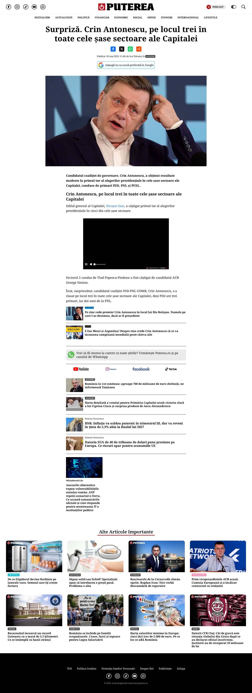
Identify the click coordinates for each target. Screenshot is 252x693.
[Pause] (86, 264)
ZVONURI (166, 17)
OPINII (151, 17)
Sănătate (75, 575)
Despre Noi (147, 668)
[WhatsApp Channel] (42, 6)
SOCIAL (137, 17)
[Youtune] (34, 6)
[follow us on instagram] (111, 369)
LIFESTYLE (210, 17)
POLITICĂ (84, 17)
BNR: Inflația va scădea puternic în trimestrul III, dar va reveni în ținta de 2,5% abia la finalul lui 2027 (134, 425)
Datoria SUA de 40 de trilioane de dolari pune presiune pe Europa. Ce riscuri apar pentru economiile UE (130, 444)
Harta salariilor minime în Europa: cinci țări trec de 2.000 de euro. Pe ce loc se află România (155, 637)
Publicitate (165, 668)
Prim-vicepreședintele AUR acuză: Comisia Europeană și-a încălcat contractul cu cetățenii (215, 583)
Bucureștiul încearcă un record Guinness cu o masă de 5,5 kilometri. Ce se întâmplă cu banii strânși (33, 637)
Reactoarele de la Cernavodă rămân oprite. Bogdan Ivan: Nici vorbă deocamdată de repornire (155, 583)
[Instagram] (17, 6)
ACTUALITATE (64, 17)
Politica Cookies (86, 668)
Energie (135, 575)
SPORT (88, 326)
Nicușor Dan (115, 206)
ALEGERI (150, 56)
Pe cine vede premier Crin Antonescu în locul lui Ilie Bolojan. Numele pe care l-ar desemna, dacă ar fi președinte (135, 314)
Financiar (102, 17)
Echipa (181, 668)
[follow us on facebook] (141, 369)
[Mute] (90, 264)
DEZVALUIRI (42, 17)
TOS (69, 668)
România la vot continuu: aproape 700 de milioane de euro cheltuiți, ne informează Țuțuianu (134, 385)
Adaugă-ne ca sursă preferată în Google (129, 65)
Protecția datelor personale (118, 668)
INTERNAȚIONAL (188, 17)
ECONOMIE (121, 17)
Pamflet (74, 629)
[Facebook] (8, 6)
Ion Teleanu (135, 56)
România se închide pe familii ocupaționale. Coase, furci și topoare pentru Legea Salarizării (94, 637)
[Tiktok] (25, 6)
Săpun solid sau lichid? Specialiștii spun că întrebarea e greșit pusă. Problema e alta (93, 583)
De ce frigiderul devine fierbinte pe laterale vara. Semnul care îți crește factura (32, 583)
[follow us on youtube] (81, 369)
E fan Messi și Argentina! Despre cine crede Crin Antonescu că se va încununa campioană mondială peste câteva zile (131, 332)
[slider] (99, 265)
